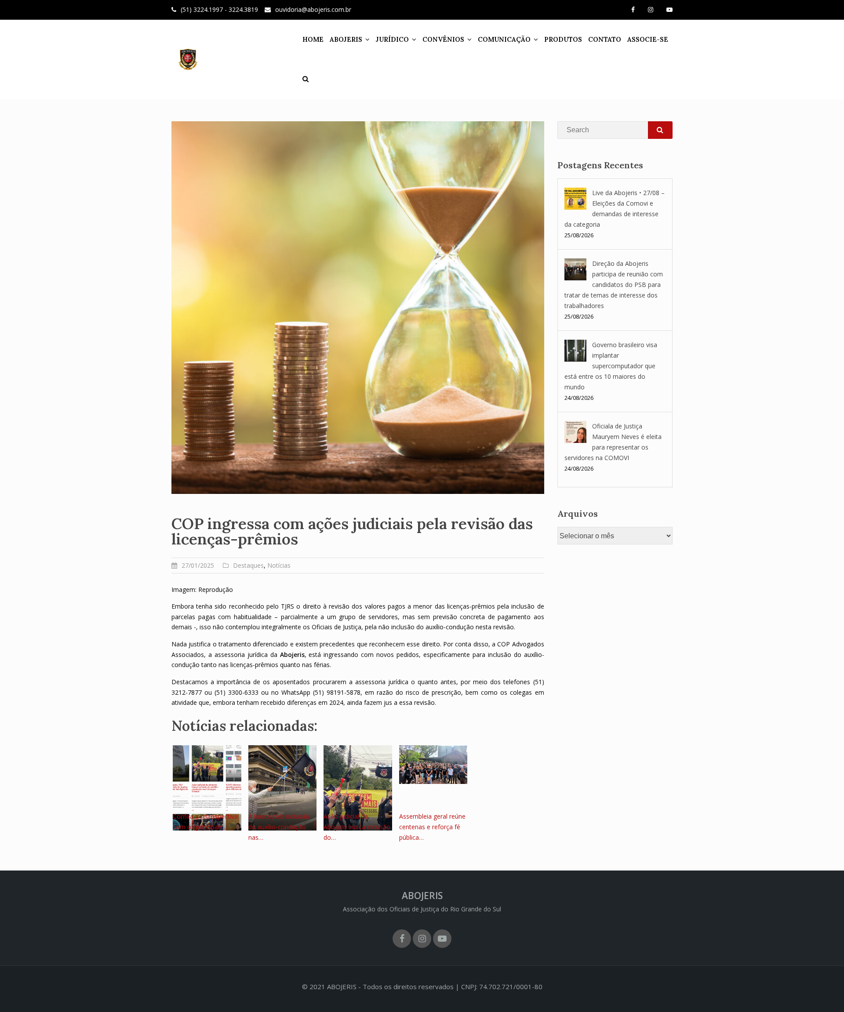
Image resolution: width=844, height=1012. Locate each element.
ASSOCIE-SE (647, 39)
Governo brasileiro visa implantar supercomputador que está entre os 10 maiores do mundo (610, 366)
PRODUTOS (563, 39)
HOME (313, 39)
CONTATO (604, 39)
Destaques (248, 565)
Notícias (279, 565)
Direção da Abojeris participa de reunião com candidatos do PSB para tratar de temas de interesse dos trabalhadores (613, 284)
